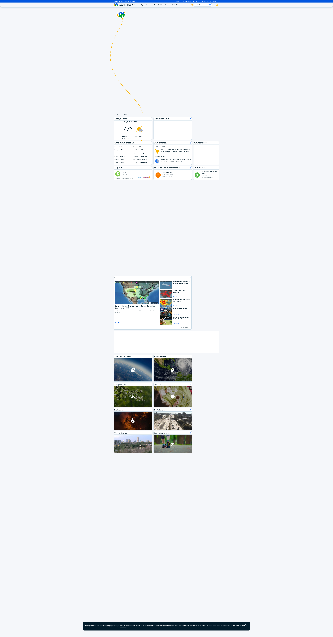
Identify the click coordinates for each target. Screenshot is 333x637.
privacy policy (226, 625)
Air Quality (175, 5)
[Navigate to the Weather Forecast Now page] (122, 5)
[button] (245, 624)
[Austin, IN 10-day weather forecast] (173, 153)
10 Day (132, 114)
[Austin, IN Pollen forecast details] (173, 173)
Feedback (191, 1)
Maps (142, 5)
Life (152, 5)
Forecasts (135, 5)
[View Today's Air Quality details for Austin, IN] (133, 173)
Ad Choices (123, 627)
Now (117, 114)
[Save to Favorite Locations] (192, 5)
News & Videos (159, 5)
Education (184, 1)
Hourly (125, 114)
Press (177, 1)
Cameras (167, 5)
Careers (198, 1)
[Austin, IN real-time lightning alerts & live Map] (206, 173)
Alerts (147, 5)
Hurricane (182, 5)
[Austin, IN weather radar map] (173, 128)
